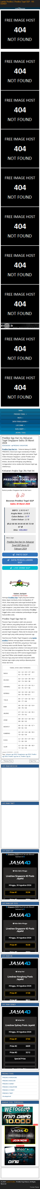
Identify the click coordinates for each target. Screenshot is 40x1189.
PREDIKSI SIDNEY (8, 1084)
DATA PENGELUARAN (19, 422)
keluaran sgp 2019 (11, 754)
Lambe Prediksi (10, 1182)
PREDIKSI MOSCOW (8, 1081)
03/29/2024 (7, 445)
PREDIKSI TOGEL (19, 414)
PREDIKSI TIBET (7, 1093)
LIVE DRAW (19, 425)
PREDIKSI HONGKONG (9, 1077)
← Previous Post (7, 761)
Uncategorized (6, 1096)
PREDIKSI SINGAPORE (20, 445)
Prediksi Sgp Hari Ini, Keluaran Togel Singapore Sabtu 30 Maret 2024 (18, 440)
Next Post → (34, 761)
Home (20, 410)
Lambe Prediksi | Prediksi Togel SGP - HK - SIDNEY (17, 2)
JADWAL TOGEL (20, 433)
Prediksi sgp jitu (25, 756)
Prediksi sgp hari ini (14, 756)
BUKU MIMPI (19, 429)
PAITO (19, 418)
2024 (24, 548)
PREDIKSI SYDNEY (8, 1090)
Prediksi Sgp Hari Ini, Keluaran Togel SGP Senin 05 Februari (20, 545)
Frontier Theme (34, 1187)
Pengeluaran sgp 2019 (24, 754)
